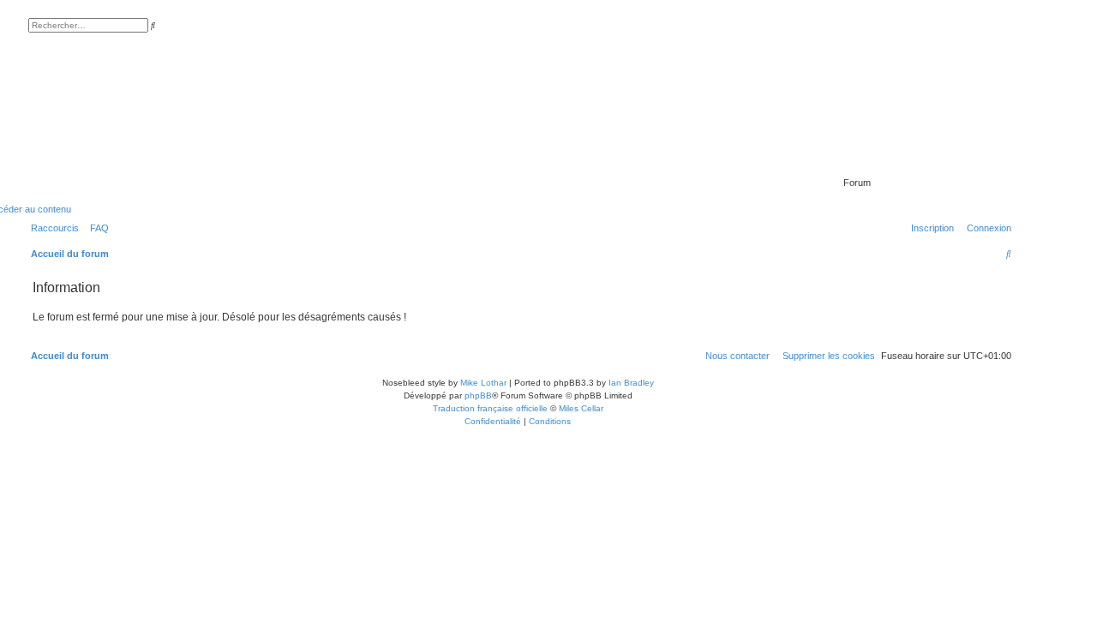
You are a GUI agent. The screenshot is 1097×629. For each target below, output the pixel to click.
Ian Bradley (631, 382)
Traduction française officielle (490, 408)
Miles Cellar (581, 408)
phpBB (478, 395)
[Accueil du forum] (914, 158)
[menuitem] (96, 228)
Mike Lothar (483, 382)
